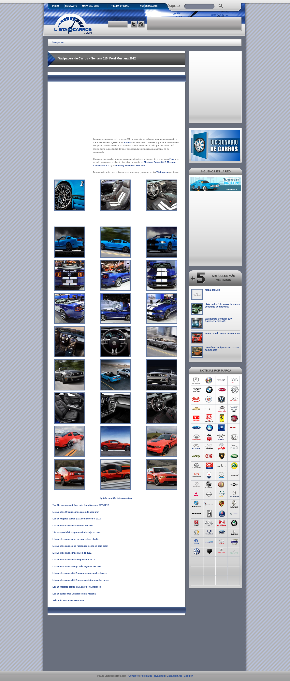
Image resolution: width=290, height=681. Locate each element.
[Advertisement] (194, 24)
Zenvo (209, 551)
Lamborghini (222, 456)
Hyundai (196, 446)
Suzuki (234, 532)
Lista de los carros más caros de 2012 (71, 553)
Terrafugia (209, 541)
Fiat (234, 418)
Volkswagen (196, 551)
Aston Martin (222, 380)
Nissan (209, 494)
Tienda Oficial (120, 6)
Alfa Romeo (209, 380)
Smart (196, 532)
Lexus (196, 465)
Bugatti (222, 390)
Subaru (222, 532)
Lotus (234, 465)
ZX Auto (234, 551)
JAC (222, 446)
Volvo (234, 541)
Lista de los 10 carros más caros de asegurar (75, 512)
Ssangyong (209, 532)
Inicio (55, 6)
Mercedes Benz (196, 484)
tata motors (196, 541)
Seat (222, 522)
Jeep (196, 456)
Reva (196, 513)
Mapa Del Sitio (90, 6)
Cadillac (209, 399)
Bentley (196, 390)
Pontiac (209, 503)
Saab (222, 513)
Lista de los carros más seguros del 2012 (73, 559)
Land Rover (234, 456)
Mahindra (196, 475)
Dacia (234, 409)
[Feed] (141, 24)
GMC (234, 428)
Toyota (222, 541)
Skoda (234, 522)
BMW (209, 390)
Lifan (209, 465)
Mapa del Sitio (212, 290)
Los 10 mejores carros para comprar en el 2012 (76, 518)
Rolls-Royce (209, 513)
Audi (234, 380)
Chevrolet (196, 409)
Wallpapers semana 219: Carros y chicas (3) (219, 320)
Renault (234, 503)
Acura (196, 380)
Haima (222, 437)
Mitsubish (196, 494)
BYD (196, 399)
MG (222, 484)
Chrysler (209, 409)
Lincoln (222, 465)
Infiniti (209, 446)
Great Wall (196, 437)
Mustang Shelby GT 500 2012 (130, 165)
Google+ (188, 675)
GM (222, 428)
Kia (209, 456)
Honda (234, 437)
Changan (222, 399)
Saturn (196, 522)
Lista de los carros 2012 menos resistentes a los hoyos (80, 580)
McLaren (234, 475)
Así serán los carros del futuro (68, 600)
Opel (222, 494)
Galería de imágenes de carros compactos (222, 348)
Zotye (222, 551)
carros (127, 142)
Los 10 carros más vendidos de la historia (74, 594)
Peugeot (234, 494)
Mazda (222, 475)
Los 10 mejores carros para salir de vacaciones (76, 587)
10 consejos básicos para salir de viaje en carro (76, 532)
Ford (171, 159)
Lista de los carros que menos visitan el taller (75, 539)
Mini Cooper (234, 484)
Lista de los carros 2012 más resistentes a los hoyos (79, 573)
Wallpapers (162, 172)
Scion (209, 522)
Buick (234, 390)
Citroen (222, 409)
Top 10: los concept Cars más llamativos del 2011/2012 (80, 505)
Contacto (71, 6)
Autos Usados (148, 6)
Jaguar (234, 446)
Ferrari (222, 418)
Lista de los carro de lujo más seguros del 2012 (76, 566)
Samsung (234, 513)
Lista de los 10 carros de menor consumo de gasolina (222, 305)
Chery (234, 399)
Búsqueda (173, 6)
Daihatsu (196, 418)
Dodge (209, 418)
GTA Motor (209, 437)
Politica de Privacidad (152, 675)
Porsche (222, 503)
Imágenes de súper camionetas (222, 333)
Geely (209, 428)
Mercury (209, 484)
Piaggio (196, 503)
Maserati (209, 475)
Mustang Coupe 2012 (155, 162)
